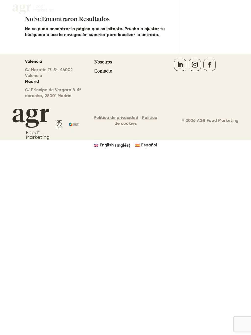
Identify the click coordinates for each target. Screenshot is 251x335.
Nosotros (103, 62)
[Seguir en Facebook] (209, 65)
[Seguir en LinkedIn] (180, 65)
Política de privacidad (116, 117)
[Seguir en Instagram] (195, 65)
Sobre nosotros (199, 9)
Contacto (227, 9)
